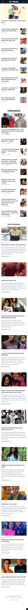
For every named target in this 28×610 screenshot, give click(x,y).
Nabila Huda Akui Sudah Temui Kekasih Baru (13, 245)
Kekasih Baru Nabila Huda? (8, 280)
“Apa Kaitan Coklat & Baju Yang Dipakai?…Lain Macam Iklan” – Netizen (10, 151)
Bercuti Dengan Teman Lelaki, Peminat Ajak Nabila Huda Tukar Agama (9, 79)
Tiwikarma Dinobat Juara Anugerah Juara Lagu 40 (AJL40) (8, 181)
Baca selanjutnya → (6, 256)
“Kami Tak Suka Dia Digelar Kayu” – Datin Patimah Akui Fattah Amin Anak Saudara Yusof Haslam (12, 131)
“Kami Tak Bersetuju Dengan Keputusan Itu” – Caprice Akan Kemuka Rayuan (9, 212)
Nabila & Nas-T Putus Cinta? (9, 504)
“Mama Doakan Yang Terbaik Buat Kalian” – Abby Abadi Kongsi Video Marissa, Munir (9, 161)
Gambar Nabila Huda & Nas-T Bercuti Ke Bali (13, 577)
